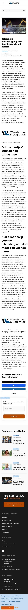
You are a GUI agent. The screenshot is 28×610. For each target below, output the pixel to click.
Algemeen (5, 51)
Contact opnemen (7, 547)
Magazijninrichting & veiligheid (11, 523)
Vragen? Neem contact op (13, 504)
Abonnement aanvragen (9, 544)
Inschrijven (14, 416)
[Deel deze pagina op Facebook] (14, 385)
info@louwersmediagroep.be (12, 589)
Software (4, 529)
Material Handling (7, 526)
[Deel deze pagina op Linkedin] (14, 389)
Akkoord (8, 607)
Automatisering (6, 520)
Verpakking (5, 532)
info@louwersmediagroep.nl (12, 569)
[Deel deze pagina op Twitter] (14, 382)
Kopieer (14, 393)
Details (16, 607)
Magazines (5, 541)
